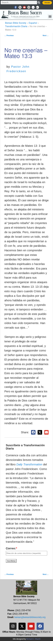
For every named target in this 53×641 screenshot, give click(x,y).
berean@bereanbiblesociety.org (30, 617)
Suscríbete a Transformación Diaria (25, 447)
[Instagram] (28, 7)
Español (33, 22)
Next (46, 36)
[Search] (39, 2)
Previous (9, 36)
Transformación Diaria (16, 26)
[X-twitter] (20, 7)
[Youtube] (24, 7)
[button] (50, 16)
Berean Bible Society (15, 22)
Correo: (11, 548)
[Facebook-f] (15, 7)
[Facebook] (40, 626)
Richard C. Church (33, 639)
